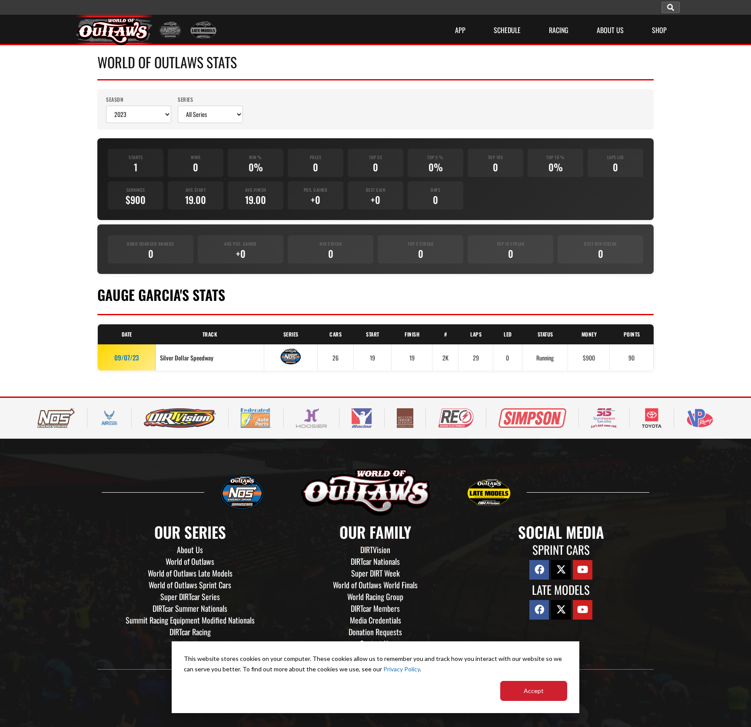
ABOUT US (610, 30)
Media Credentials (375, 620)
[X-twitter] (561, 570)
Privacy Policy (401, 669)
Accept (534, 690)
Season (114, 99)
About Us (190, 549)
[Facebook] (539, 570)
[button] (670, 7)
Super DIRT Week (375, 573)
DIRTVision (375, 549)
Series (185, 99)
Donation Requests (375, 631)
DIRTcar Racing (190, 631)
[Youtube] (582, 570)
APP (460, 30)
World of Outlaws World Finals (375, 584)
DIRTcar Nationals (375, 561)
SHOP (659, 30)
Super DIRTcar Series (190, 596)
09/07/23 (126, 357)
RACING (558, 30)
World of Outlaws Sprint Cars (190, 584)
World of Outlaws (190, 561)
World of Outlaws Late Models (190, 573)
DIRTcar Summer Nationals (190, 608)
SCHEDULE (507, 30)
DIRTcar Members (375, 608)
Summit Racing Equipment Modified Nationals (190, 620)
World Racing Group (375, 596)
